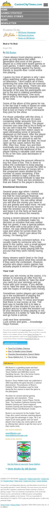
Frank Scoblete (26, 330)
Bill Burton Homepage (27, 32)
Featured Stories (12, 16)
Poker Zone (18, 481)
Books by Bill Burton (26, 38)
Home (4, 10)
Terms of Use (5, 505)
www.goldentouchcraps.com (16, 435)
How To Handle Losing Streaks (20, 351)
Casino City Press (33, 334)
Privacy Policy (15, 505)
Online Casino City (34, 479)
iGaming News (8, 481)
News (4, 20)
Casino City (23, 479)
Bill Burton (11, 52)
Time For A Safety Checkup (19, 348)
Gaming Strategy (11, 13)
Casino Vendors (42, 481)
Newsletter (8, 23)
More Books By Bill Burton (22, 468)
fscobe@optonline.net (32, 338)
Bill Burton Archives (26, 35)
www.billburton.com (13, 433)
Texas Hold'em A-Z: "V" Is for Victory (22, 357)
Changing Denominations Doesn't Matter (24, 354)
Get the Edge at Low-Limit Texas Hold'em (23, 464)
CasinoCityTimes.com (28, 4)
